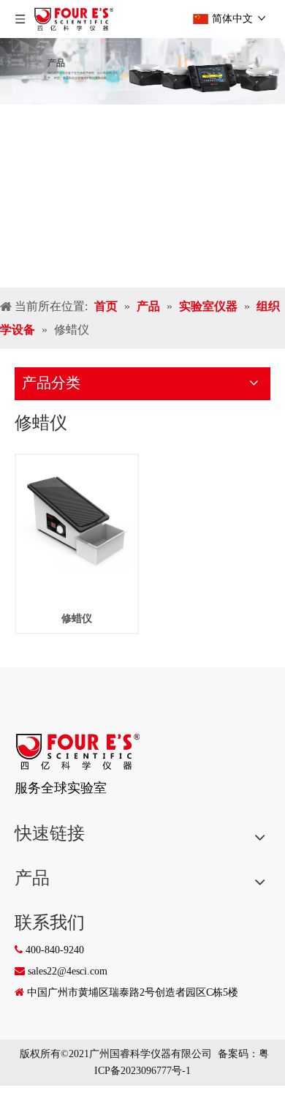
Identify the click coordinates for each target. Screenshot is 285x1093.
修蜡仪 (76, 618)
